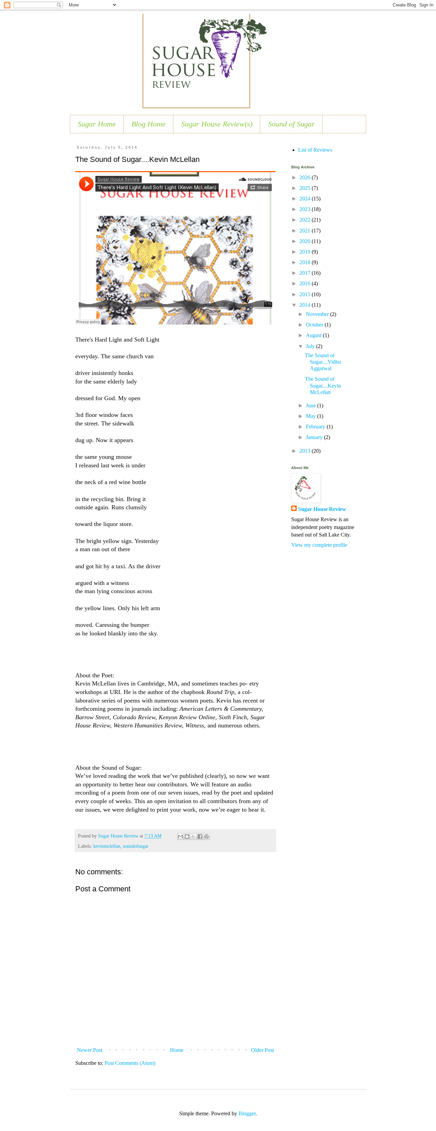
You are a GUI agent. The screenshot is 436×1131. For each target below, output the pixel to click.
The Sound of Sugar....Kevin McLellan (323, 385)
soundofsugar (136, 846)
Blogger (246, 1113)
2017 (305, 273)
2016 (305, 283)
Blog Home (148, 124)
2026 (305, 177)
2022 (305, 220)
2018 (305, 262)
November (318, 314)
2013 (305, 451)
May (311, 416)
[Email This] (180, 836)
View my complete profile (319, 545)
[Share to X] (193, 836)
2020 (305, 241)
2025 (305, 188)
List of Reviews (315, 150)
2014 (305, 305)
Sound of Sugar (291, 124)
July (311, 346)
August (314, 335)
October (315, 325)
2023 (305, 209)
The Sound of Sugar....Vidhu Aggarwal (323, 361)
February (316, 426)
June (311, 405)
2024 (305, 198)
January (315, 437)
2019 (305, 252)
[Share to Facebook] (200, 836)
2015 (305, 294)
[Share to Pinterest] (206, 836)
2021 (305, 230)
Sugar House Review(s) (216, 124)
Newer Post (89, 1050)
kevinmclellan (106, 846)
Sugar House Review (322, 509)
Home (176, 1050)
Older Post (262, 1050)
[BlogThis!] (187, 836)
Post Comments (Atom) (130, 1063)
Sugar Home (97, 124)
